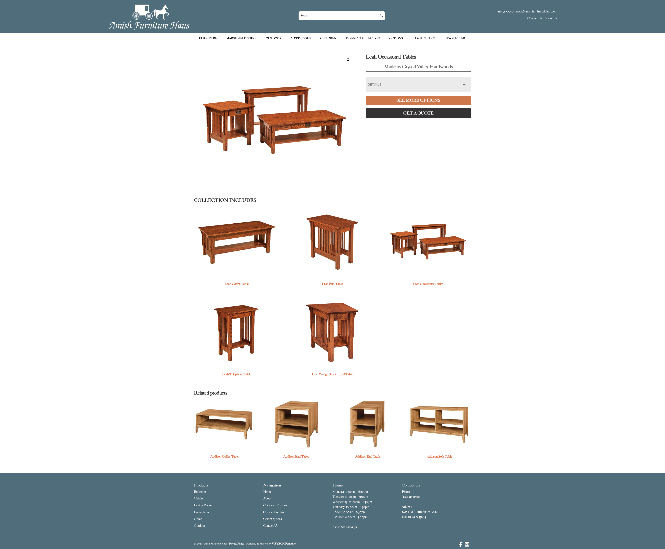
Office (198, 519)
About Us (551, 18)
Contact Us (534, 18)
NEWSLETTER (454, 38)
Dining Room (203, 505)
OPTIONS (396, 38)
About (267, 498)
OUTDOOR (273, 38)
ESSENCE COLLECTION (363, 38)
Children (199, 498)
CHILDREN (328, 38)
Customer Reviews (275, 505)
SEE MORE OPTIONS (418, 100)
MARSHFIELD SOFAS (241, 38)
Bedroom (200, 492)
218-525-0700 (506, 11)
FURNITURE (208, 38)
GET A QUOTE (418, 113)
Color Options (272, 519)
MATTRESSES (301, 38)
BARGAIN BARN (423, 38)
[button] (348, 60)
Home (267, 492)
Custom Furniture (274, 512)
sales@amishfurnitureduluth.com (536, 11)
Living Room (202, 512)
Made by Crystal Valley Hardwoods (418, 66)
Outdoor (199, 526)
